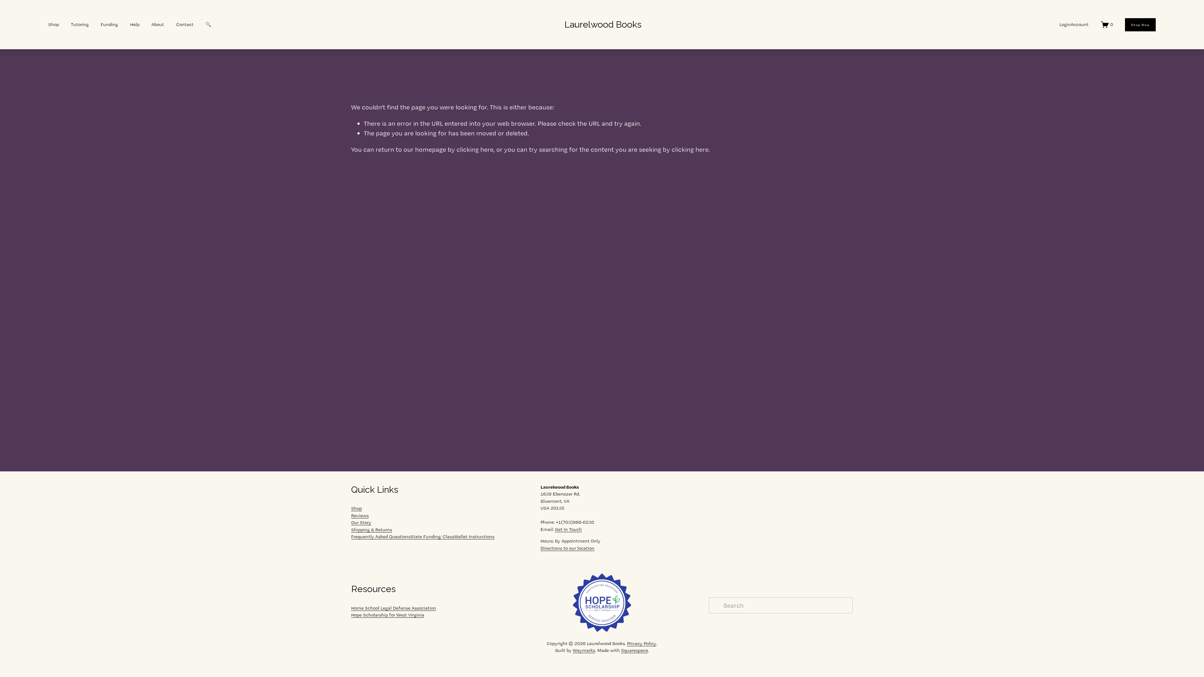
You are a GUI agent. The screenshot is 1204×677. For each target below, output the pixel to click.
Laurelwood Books (603, 24)
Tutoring (80, 24)
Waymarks (584, 650)
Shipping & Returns (371, 530)
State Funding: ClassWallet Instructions (452, 536)
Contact (184, 24)
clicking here (475, 149)
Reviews (360, 515)
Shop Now (1140, 25)
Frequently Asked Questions (380, 536)
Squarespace (634, 650)
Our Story (361, 522)
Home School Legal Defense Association (393, 608)
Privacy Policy (641, 643)
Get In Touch (568, 529)
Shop (356, 508)
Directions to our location (567, 548)
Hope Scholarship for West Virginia (387, 615)
